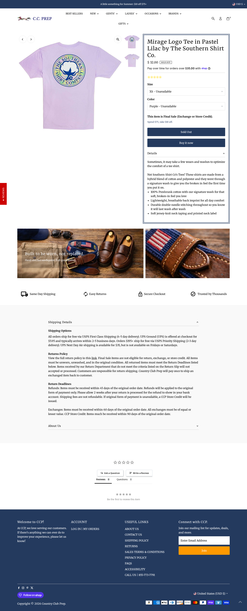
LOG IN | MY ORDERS (85, 529)
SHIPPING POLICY (137, 540)
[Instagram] (23, 588)
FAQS (128, 563)
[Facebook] (18, 588)
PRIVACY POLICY (136, 557)
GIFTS (122, 23)
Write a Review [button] (141, 473)
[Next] (31, 39)
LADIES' (130, 13)
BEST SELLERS (74, 13)
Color (151, 99)
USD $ (239, 4)
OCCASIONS (152, 13)
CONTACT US (133, 534)
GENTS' (110, 13)
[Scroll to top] (240, 601)
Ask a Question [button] (112, 473)
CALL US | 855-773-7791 (140, 575)
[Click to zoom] (118, 39)
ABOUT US (132, 529)
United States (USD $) (211, 593)
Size (150, 84)
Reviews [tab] (100, 479)
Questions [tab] (122, 479)
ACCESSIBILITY (135, 569)
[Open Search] (213, 18)
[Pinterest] (27, 588)
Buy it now (186, 143)
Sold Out (186, 132)
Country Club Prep (53, 603)
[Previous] (23, 39)
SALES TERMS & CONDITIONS (144, 552)
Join (204, 550)
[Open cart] (228, 18)
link (94, 358)
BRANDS (174, 13)
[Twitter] (32, 588)
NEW (93, 13)
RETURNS (131, 546)
